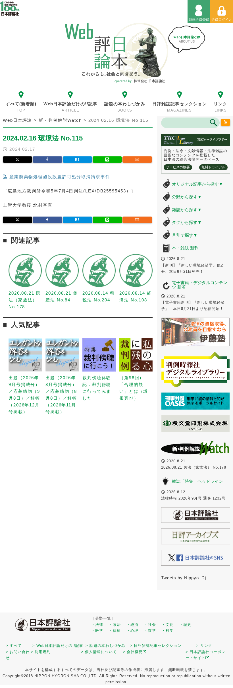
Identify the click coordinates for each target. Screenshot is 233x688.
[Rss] (225, 122)
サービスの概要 (178, 167)
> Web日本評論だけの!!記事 (57, 645)
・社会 (150, 624)
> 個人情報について (99, 652)
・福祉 (115, 630)
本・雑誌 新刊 (185, 248)
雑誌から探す (187, 209)
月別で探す (184, 235)
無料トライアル (213, 167)
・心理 (132, 630)
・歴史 (185, 624)
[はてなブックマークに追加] (77, 159)
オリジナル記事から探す (197, 184)
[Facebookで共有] (47, 159)
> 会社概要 (133, 652)
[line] (107, 159)
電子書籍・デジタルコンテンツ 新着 (199, 285)
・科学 (168, 630)
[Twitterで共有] (17, 159)
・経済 (132, 624)
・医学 (97, 630)
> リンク (204, 645)
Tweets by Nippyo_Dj (183, 577)
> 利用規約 (41, 652)
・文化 (168, 624)
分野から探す (187, 196)
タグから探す (187, 222)
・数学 (150, 630)
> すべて (14, 645)
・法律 (97, 624)
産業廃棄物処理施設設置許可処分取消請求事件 (59, 176)
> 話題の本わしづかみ (105, 645)
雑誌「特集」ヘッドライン (197, 481)
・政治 (115, 624)
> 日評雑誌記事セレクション (156, 645)
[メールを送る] (137, 159)
